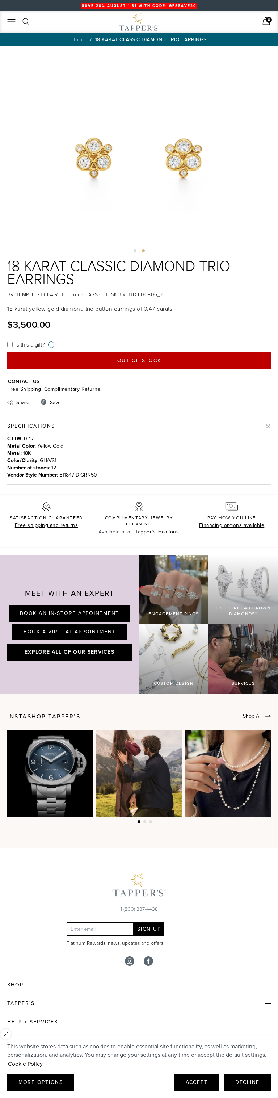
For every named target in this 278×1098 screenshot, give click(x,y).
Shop (15, 985)
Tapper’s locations (157, 532)
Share (22, 402)
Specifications (31, 426)
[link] (266, 21)
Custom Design (174, 683)
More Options (40, 1082)
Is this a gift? (30, 344)
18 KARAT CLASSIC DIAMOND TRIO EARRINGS (151, 39)
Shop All (252, 716)
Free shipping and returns (46, 525)
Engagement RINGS (173, 614)
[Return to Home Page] (139, 886)
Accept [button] (197, 1082)
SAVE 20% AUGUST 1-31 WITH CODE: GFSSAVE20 (139, 5)
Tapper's (21, 1003)
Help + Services (32, 1022)
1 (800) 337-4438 (139, 908)
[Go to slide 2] (143, 250)
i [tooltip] (51, 344)
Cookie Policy (25, 1064)
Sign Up (149, 929)
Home (78, 39)
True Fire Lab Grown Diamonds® (243, 611)
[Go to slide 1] (135, 250)
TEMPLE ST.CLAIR (37, 294)
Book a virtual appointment (70, 632)
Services (243, 683)
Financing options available (232, 525)
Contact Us (23, 381)
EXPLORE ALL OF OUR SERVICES (69, 651)
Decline (247, 1082)
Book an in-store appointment (69, 613)
